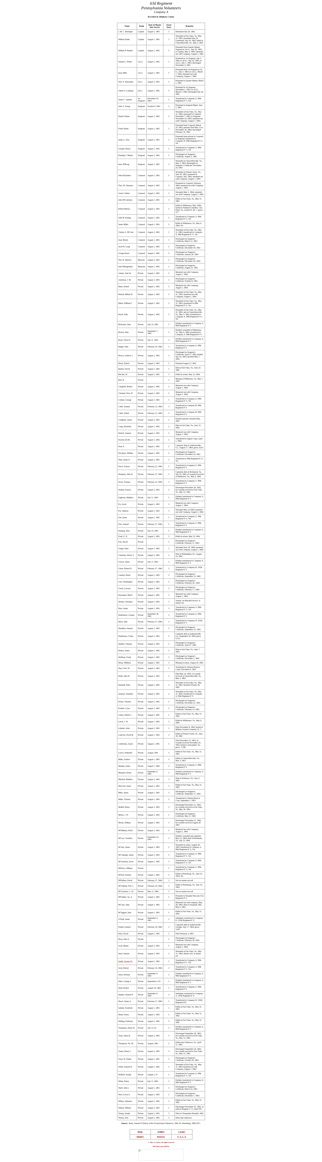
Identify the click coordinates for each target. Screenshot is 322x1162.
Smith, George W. (125, 961)
